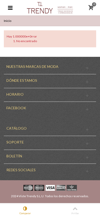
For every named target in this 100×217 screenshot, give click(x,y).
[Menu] (10, 7)
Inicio (7, 21)
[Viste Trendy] (50, 7)
